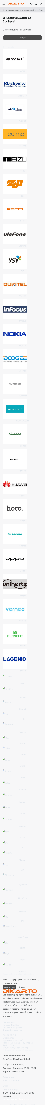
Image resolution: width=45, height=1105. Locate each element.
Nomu (22, 813)
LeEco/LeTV (22, 937)
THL (22, 719)
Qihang (22, 470)
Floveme (22, 645)
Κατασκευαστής (13, 10)
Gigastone (22, 884)
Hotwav (22, 826)
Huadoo (22, 445)
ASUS (22, 837)
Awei (22, 70)
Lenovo (22, 802)
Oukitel (22, 295)
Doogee (22, 370)
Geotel (22, 120)
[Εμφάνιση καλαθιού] (41, 3)
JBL (22, 921)
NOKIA (22, 345)
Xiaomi (22, 709)
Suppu (23, 777)
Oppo (22, 570)
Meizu (22, 170)
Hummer (23, 395)
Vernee (22, 620)
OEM (22, 948)
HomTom (22, 898)
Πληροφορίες (9, 1022)
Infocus (22, 320)
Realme (22, 145)
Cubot (23, 754)
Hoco (22, 520)
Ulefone (22, 245)
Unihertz (22, 595)
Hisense (22, 545)
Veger (22, 959)
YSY (22, 270)
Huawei (22, 495)
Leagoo (22, 683)
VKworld (22, 911)
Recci (22, 220)
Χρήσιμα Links (9, 1034)
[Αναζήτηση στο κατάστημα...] (36, 3)
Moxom (22, 860)
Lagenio (22, 670)
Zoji (22, 195)
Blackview (22, 95)
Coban (22, 789)
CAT (22, 847)
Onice (22, 765)
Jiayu (22, 743)
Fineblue (22, 697)
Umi (22, 869)
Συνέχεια (23, 38)
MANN (22, 971)
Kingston (22, 732)
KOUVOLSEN (22, 420)
